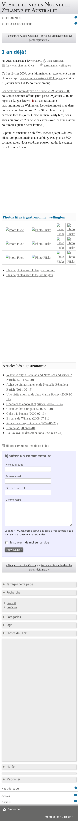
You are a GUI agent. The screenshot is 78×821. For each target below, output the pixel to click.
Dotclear (66, 816)
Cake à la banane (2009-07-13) (26, 413)
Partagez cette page (19, 584)
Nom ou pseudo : (15, 464)
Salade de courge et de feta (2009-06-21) (32, 423)
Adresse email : (14, 476)
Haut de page (10, 788)
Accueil (11, 603)
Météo (10, 767)
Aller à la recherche (17, 24)
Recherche (13, 592)
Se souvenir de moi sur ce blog (29, 542)
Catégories (13, 617)
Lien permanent (55, 60)
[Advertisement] (39, 183)
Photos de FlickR (17, 633)
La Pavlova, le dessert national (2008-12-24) (34, 433)
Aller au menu (12, 18)
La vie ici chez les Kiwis (20, 65)
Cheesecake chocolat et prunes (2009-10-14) (34, 404)
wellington (65, 65)
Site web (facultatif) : (17, 488)
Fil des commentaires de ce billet (27, 445)
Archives (12, 607)
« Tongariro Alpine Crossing (22, 35)
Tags (9, 625)
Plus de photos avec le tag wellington (29, 275)
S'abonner (13, 779)
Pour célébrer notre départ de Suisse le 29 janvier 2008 (36, 91)
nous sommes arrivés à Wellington (41, 78)
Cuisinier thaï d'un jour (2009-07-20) (29, 408)
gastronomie (50, 65)
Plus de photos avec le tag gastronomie (30, 270)
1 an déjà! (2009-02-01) (21, 428)
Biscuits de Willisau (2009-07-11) (27, 418)
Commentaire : (14, 499)
